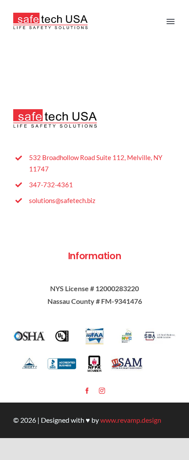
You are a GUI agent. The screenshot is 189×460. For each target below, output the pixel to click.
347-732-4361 (51, 185)
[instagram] (102, 391)
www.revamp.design (130, 420)
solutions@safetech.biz (62, 200)
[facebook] (87, 391)
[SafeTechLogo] (52, 16)
